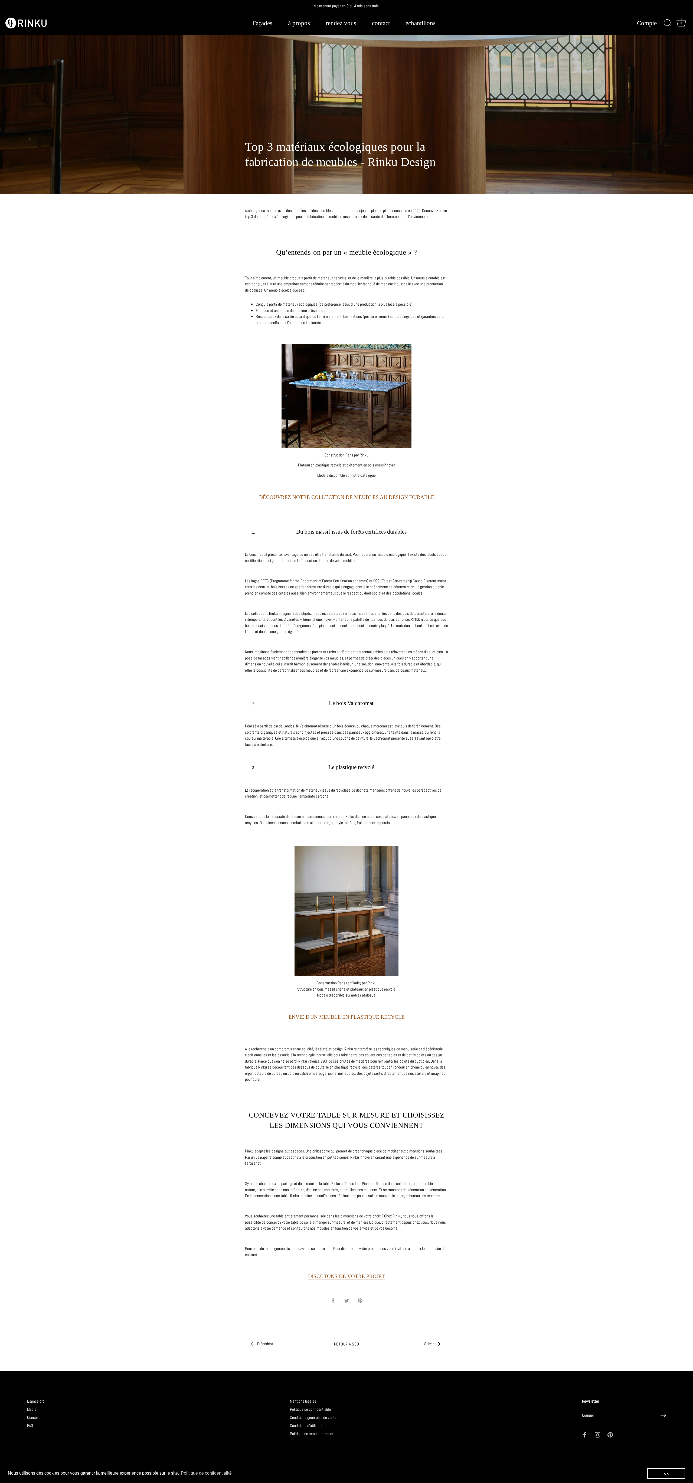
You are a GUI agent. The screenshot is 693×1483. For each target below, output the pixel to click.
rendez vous (341, 23)
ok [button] (666, 1473)
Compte (647, 23)
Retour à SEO (346, 1344)
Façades (262, 23)
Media (31, 1409)
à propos (299, 23)
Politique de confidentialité (310, 1409)
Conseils (33, 1417)
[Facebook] (584, 1434)
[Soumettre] (663, 1415)
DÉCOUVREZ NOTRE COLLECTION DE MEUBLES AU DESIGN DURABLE (346, 497)
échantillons (421, 23)
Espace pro (35, 1401)
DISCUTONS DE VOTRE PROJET (346, 1276)
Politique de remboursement (312, 1433)
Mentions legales (303, 1401)
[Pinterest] (610, 1434)
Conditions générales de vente (313, 1417)
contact (381, 23)
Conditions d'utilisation (307, 1425)
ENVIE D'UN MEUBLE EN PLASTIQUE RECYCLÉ (347, 1017)
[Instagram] (597, 1434)
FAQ (30, 1425)
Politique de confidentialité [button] (206, 1473)
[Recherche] (668, 23)
